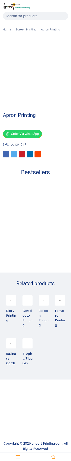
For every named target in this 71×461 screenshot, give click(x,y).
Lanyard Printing (60, 318)
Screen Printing (26, 29)
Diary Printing (11, 316)
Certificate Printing (27, 318)
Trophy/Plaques (27, 358)
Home (7, 29)
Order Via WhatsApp (24, 134)
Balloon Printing (44, 318)
